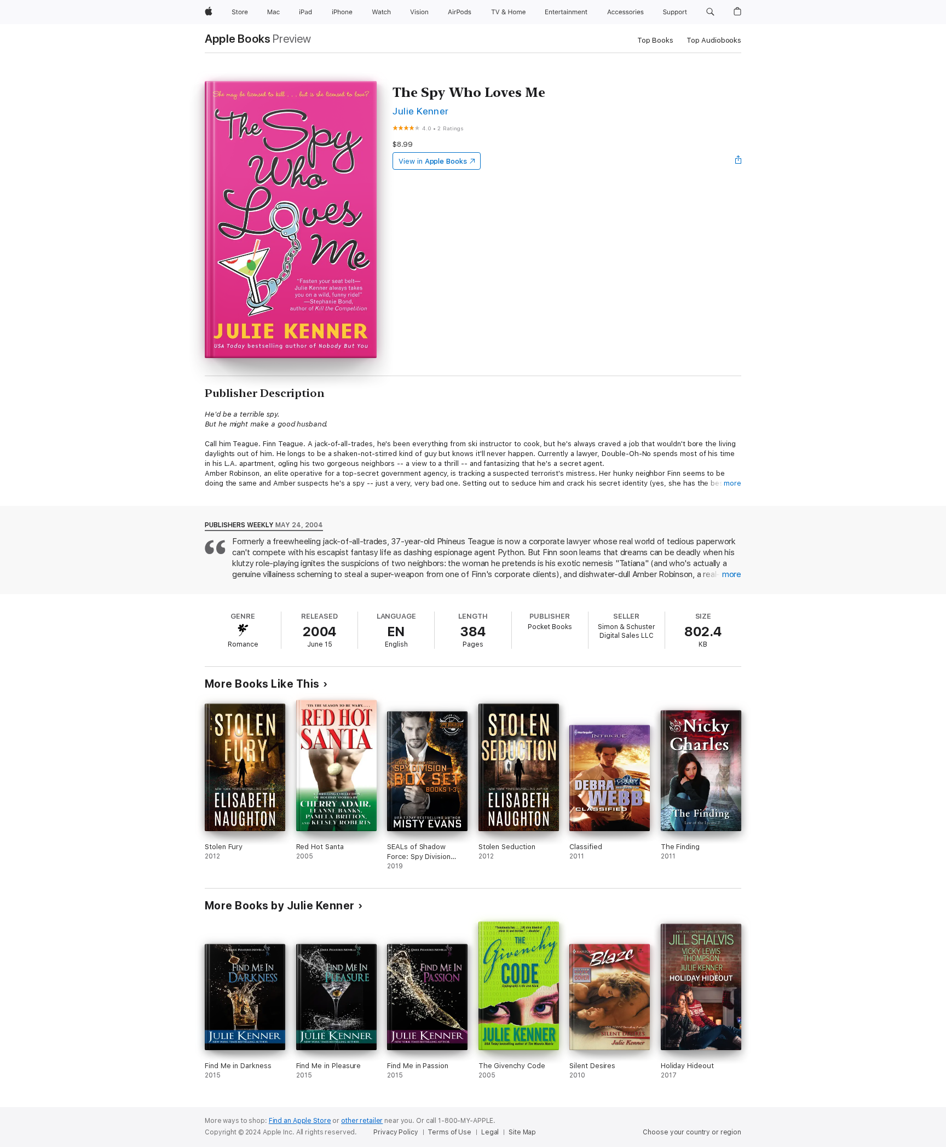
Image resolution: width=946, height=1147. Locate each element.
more (732, 483)
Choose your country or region (692, 1132)
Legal (490, 1132)
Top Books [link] (655, 40)
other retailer (362, 1121)
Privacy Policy (395, 1132)
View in (433, 161)
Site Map (522, 1132)
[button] (710, 12)
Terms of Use (449, 1132)
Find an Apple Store (300, 1121)
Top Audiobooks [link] (714, 40)
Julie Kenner (421, 111)
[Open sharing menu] (738, 161)
